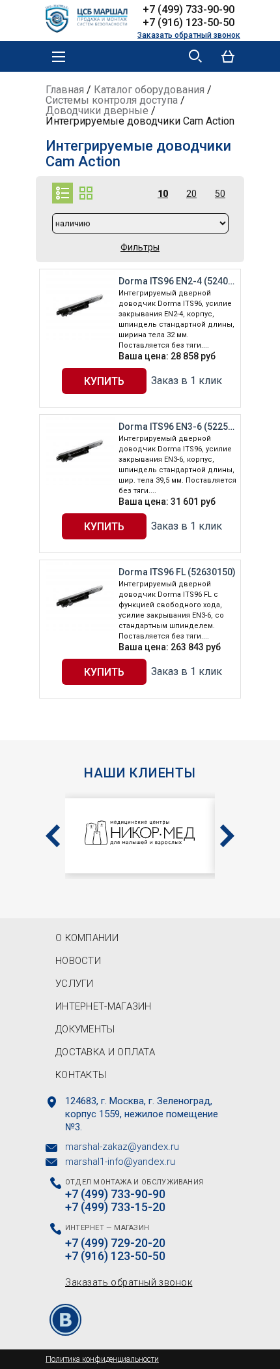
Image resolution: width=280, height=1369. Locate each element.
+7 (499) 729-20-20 (115, 1243)
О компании (87, 938)
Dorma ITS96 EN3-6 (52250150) (178, 426)
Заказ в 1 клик (186, 381)
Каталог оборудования (149, 89)
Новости (78, 961)
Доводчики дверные (97, 110)
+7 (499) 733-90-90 (188, 9)
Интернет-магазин (103, 1006)
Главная (65, 89)
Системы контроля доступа (112, 100)
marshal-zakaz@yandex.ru (122, 1146)
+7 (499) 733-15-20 (115, 1207)
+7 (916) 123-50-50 (188, 22)
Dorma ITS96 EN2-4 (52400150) (178, 281)
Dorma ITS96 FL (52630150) (177, 572)
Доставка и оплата (105, 1052)
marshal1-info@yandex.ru (120, 1161)
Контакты (80, 1075)
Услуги (74, 983)
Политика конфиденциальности (102, 1359)
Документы (85, 1029)
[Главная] (91, 17)
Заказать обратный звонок (188, 35)
